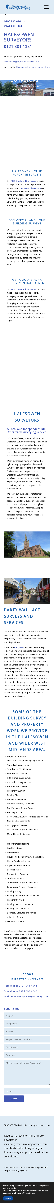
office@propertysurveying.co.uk (34, 1125)
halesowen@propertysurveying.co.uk (21, 61)
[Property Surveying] (17, 7)
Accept (8, 1198)
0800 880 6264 (13, 21)
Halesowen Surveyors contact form (33, 66)
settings (30, 1193)
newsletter (10, 1139)
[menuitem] (45, 7)
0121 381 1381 (13, 25)
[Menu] (45, 7)
